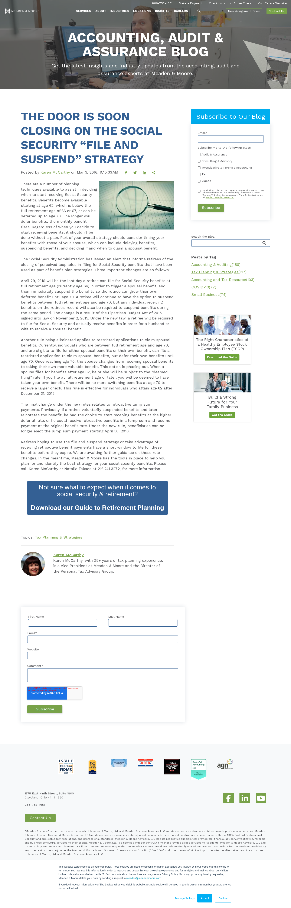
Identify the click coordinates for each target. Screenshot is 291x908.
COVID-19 (203, 287)
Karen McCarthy (55, 172)
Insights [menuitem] (162, 11)
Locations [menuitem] (142, 11)
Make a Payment (191, 3)
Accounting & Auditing (215, 264)
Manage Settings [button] (185, 898)
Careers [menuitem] (181, 11)
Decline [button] (223, 898)
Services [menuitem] (83, 11)
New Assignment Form (244, 11)
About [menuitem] (100, 11)
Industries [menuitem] (119, 11)
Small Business (208, 294)
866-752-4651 (162, 3)
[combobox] (230, 243)
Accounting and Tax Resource (222, 279)
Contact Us (277, 11)
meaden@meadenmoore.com (143, 878)
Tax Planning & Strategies (58, 537)
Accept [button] (205, 898)
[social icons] (228, 798)
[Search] (264, 243)
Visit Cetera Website (272, 3)
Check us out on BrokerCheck (230, 3)
